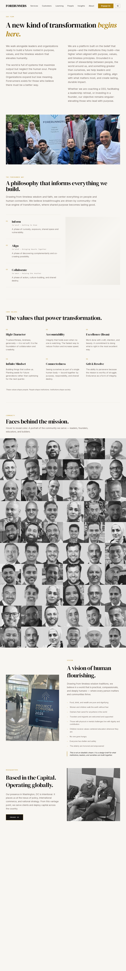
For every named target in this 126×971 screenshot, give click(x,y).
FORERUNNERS (16, 6)
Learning (60, 6)
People (70, 6)
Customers (47, 6)
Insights (81, 6)
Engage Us (105, 6)
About (91, 6)
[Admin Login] (117, 6)
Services (34, 6)
